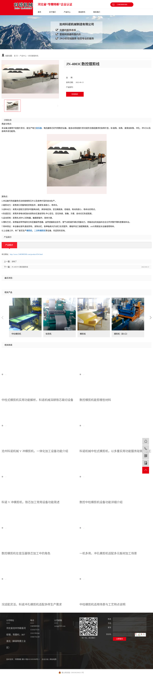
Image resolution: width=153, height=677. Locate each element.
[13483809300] (145, 448)
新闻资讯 (82, 12)
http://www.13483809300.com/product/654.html (26, 254)
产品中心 (67, 12)
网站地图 (53, 659)
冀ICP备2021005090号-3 (30, 659)
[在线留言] (145, 463)
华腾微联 (18, 659)
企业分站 (45, 659)
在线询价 (74, 94)
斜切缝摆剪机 (33, 56)
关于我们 (52, 12)
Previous (2, 317)
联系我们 (96, 12)
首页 (39, 12)
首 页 (16, 56)
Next (150, 317)
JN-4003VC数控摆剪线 (20, 267)
